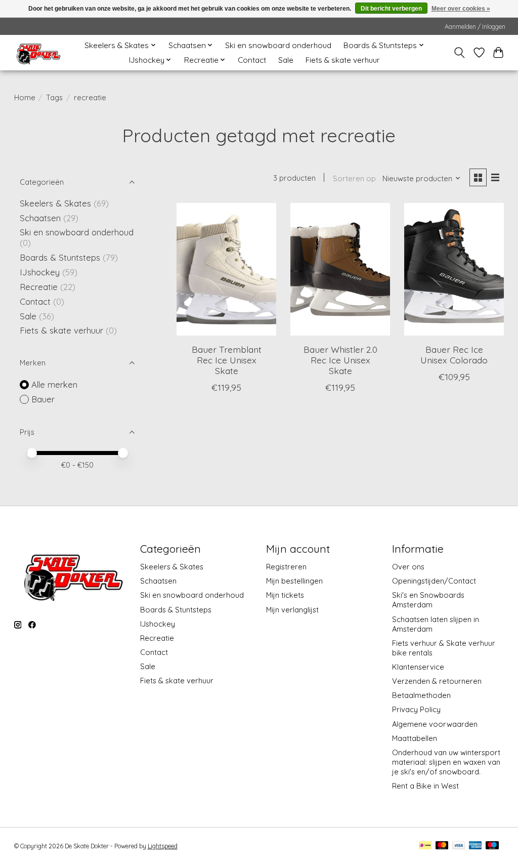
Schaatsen (40, 218)
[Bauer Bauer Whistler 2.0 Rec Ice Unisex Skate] (340, 269)
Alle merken (54, 384)
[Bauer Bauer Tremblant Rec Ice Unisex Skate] (226, 269)
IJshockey (40, 272)
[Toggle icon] (459, 53)
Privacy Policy (416, 709)
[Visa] (458, 846)
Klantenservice (418, 667)
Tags (54, 97)
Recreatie (39, 286)
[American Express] (475, 846)
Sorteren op (354, 178)
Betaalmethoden (421, 695)
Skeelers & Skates (55, 203)
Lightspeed (163, 846)
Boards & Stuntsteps (60, 257)
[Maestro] (492, 846)
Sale (285, 60)
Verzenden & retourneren (437, 681)
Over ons (408, 566)
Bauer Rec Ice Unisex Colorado (454, 354)
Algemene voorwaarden (435, 724)
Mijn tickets (285, 595)
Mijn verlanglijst (292, 609)
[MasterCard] (442, 846)
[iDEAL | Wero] (425, 846)
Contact (252, 60)
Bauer (43, 399)
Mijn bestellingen (294, 581)
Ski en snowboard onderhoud (278, 45)
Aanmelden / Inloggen (475, 26)
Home (24, 97)
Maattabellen (414, 738)
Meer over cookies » (460, 8)
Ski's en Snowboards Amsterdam (428, 599)
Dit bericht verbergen (391, 8)
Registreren (286, 566)
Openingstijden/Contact (434, 581)
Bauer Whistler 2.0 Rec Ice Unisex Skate (340, 360)
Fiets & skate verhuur (343, 60)
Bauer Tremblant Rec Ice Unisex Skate (227, 360)
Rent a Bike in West (425, 786)
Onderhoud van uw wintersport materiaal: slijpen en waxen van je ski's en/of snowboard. (446, 762)
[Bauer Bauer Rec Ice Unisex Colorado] (454, 269)
